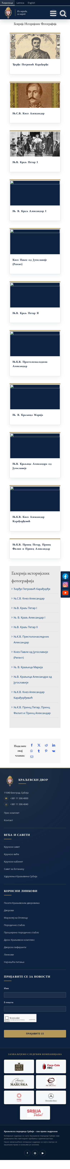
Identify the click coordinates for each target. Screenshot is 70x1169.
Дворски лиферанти (15, 947)
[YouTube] (65, 592)
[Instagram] (65, 584)
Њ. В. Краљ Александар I (29, 211)
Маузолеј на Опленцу (16, 917)
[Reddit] (46, 745)
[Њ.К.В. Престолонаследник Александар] (35, 343)
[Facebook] (32, 745)
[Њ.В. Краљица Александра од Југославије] (35, 445)
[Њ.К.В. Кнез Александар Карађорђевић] (35, 498)
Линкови (9, 954)
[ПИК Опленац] (51, 1082)
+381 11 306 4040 (19, 804)
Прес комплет (11, 812)
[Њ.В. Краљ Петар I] (35, 144)
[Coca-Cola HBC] (51, 1066)
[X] (39, 745)
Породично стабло (14, 925)
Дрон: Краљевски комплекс (19, 939)
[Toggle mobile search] (63, 13)
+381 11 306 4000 (19, 798)
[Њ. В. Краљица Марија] (35, 397)
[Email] (32, 757)
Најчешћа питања (14, 962)
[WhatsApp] (32, 751)
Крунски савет (12, 846)
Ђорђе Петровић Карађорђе (30, 64)
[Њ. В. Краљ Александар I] (35, 193)
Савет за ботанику (14, 869)
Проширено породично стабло (21, 932)
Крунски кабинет (13, 861)
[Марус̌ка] (19, 1082)
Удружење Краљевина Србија (20, 876)
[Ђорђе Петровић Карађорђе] (35, 46)
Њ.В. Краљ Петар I (25, 162)
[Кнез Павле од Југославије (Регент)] (35, 241)
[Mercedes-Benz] (51, 1097)
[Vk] (53, 751)
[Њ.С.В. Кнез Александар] (35, 95)
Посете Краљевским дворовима (21, 903)
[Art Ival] (19, 1066)
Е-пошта (8, 1002)
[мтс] (19, 1097)
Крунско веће (11, 854)
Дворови (9, 910)
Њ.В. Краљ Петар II (26, 313)
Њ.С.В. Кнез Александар (29, 113)
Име (6, 988)
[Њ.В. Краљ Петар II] (35, 295)
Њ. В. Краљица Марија (28, 414)
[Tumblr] (39, 751)
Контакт (8, 820)
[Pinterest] (46, 751)
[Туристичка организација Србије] (35, 1113)
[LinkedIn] (53, 745)
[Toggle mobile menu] (53, 13)
